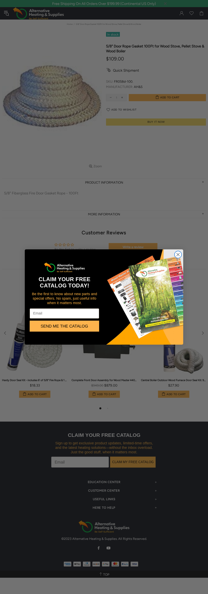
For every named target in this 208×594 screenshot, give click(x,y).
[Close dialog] (178, 254)
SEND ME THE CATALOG (64, 326)
